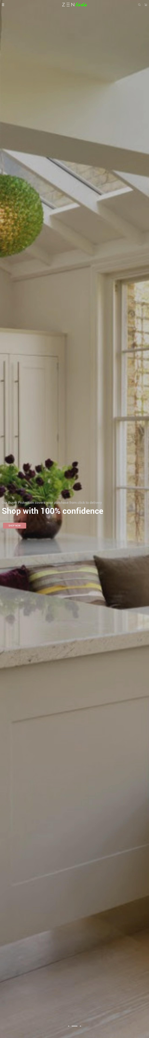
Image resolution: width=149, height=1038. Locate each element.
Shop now (14, 525)
